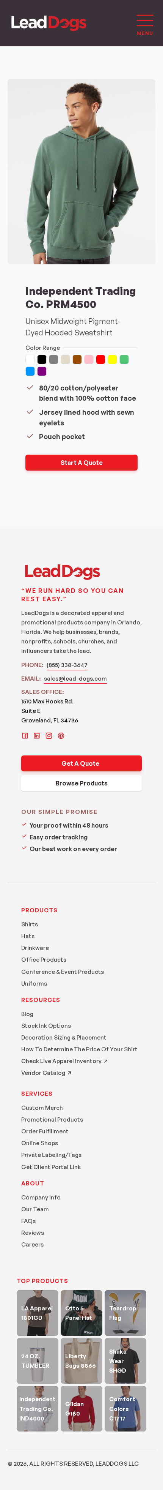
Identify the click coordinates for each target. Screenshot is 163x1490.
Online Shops (39, 1143)
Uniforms (34, 983)
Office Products (43, 959)
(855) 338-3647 (67, 664)
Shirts (29, 924)
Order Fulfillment (45, 1131)
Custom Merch (42, 1107)
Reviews (32, 1232)
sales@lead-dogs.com (75, 678)
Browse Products (82, 783)
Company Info (41, 1197)
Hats (27, 936)
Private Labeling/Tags (51, 1154)
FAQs (28, 1221)
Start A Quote (82, 462)
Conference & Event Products (62, 971)
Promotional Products (52, 1119)
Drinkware (35, 947)
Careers (32, 1244)
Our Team (35, 1209)
